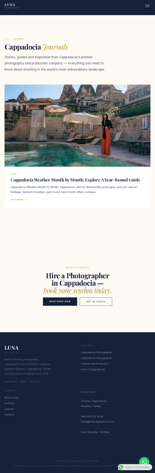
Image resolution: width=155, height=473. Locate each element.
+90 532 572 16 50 (92, 416)
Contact (9, 414)
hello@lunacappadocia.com (97, 421)
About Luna (11, 397)
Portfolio (9, 403)
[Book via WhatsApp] (144, 462)
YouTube (34, 382)
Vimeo (23, 382)
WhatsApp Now (60, 301)
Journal (9, 408)
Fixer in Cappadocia (93, 369)
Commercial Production (95, 363)
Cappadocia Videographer (96, 357)
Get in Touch (95, 301)
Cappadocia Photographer (96, 352)
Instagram (11, 382)
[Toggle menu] (147, 6)
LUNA (12, 6)
